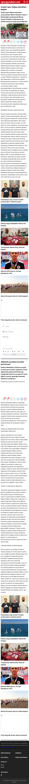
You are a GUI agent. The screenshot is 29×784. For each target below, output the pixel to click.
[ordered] (12, 351)
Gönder (14, 354)
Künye (2, 765)
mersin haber (4, 747)
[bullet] (15, 351)
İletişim (2, 767)
